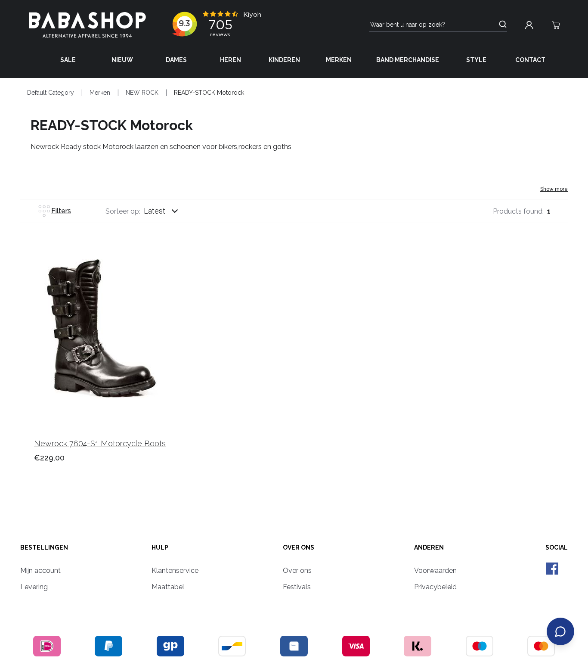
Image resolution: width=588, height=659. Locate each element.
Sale (68, 59)
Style (476, 59)
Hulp (160, 547)
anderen (429, 547)
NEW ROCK (142, 92)
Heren (230, 59)
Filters (61, 211)
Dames (176, 59)
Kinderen (284, 59)
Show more (554, 189)
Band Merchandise (407, 59)
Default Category (50, 92)
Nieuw (122, 59)
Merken (339, 59)
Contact (530, 59)
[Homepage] (87, 25)
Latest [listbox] (154, 210)
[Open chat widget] (560, 631)
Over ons (298, 547)
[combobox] (169, 211)
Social (556, 547)
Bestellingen (44, 547)
